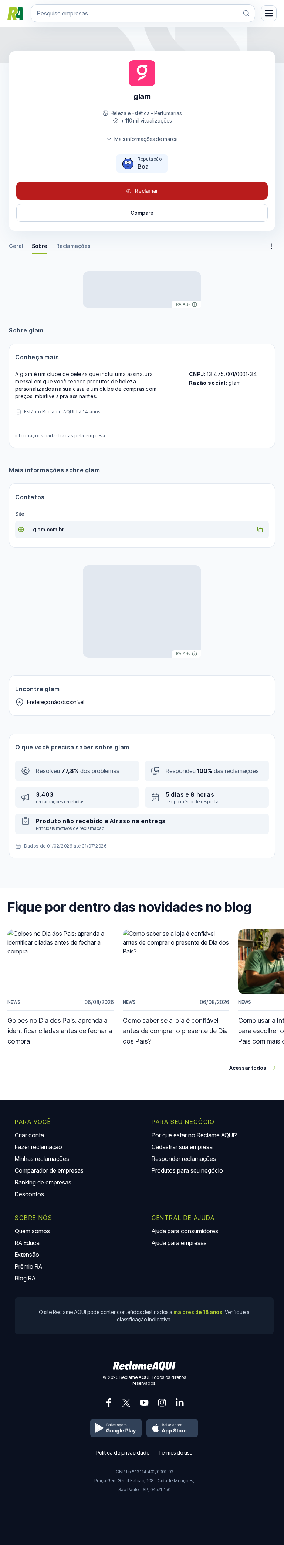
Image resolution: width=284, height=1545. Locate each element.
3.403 (45, 794)
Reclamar (146, 190)
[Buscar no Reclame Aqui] (246, 13)
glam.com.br (48, 529)
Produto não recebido (69, 821)
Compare (142, 213)
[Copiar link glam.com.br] (260, 529)
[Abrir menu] (269, 13)
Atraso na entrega (138, 821)
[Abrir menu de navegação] (271, 246)
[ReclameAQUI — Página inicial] (15, 13)
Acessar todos (247, 1068)
